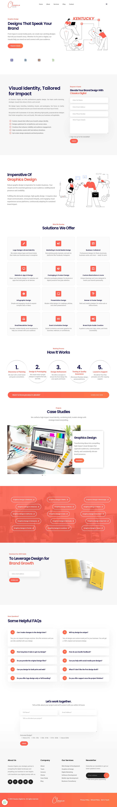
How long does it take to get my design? (31, 652)
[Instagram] (15, 781)
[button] (9, 449)
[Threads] (20, 781)
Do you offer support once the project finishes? (86, 678)
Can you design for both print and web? (31, 669)
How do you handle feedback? (80, 652)
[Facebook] (10, 781)
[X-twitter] (30, 781)
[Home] (14, 4)
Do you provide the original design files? (31, 661)
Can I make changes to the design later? (31, 632)
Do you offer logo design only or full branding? (34, 678)
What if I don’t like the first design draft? (83, 669)
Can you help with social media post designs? (85, 661)
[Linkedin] (25, 781)
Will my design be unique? (78, 632)
